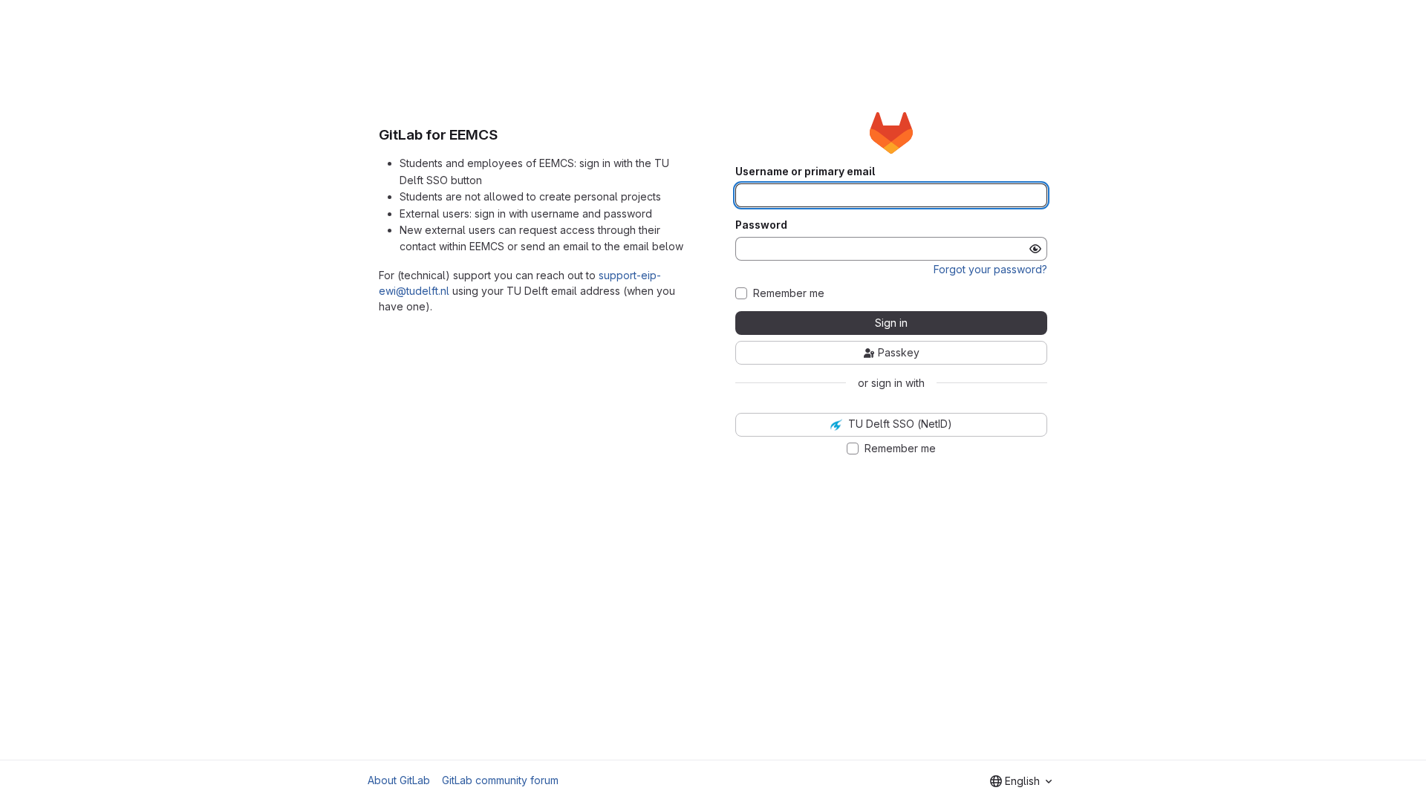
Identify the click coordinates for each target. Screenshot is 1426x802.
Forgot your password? (990, 269)
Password (761, 225)
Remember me (788, 293)
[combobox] (1020, 781)
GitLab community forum (500, 780)
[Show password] (1035, 249)
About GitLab (399, 780)
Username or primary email (805, 171)
